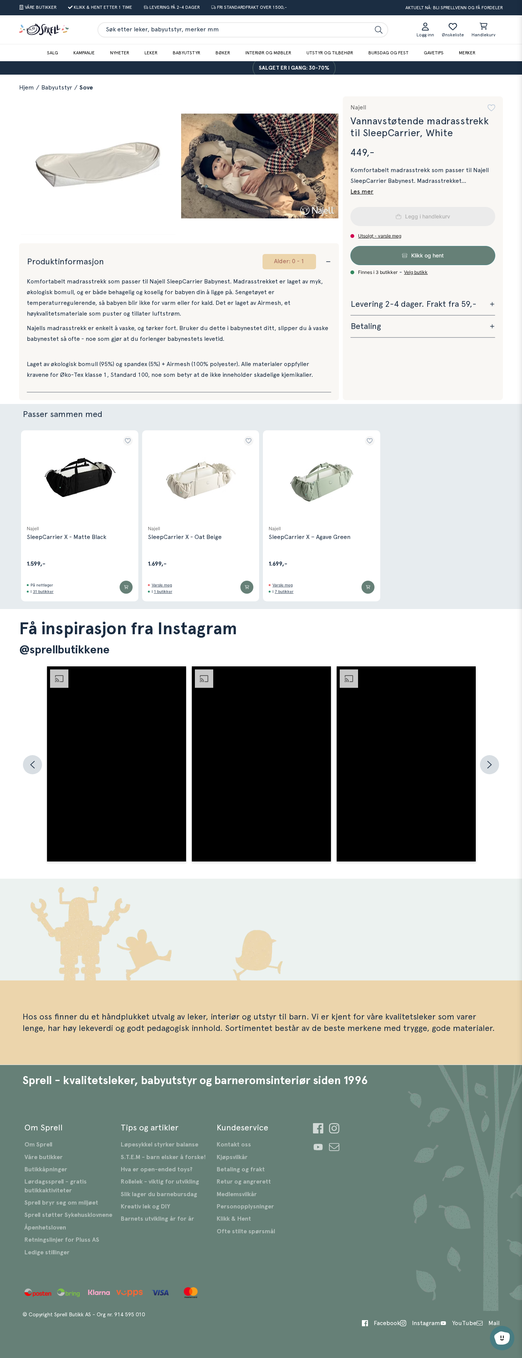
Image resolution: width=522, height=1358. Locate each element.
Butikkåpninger (45, 1169)
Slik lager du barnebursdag (159, 1194)
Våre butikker (43, 1157)
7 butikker (284, 591)
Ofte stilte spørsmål (246, 1231)
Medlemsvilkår (237, 1194)
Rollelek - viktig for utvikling (160, 1182)
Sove (86, 88)
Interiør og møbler (268, 52)
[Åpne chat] (502, 1338)
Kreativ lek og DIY (145, 1206)
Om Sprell (38, 1144)
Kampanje (84, 52)
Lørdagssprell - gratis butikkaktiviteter (55, 1186)
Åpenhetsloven (45, 1227)
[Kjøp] (126, 587)
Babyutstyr (186, 52)
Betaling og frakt (241, 1169)
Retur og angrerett (244, 1182)
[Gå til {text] (318, 1129)
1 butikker (163, 591)
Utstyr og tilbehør (329, 52)
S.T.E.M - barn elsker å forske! (163, 1157)
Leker (150, 52)
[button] (491, 108)
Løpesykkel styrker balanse (159, 1144)
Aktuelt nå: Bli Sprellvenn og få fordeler (454, 7)
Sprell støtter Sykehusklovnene (68, 1215)
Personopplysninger (245, 1206)
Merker (467, 52)
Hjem (26, 88)
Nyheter (119, 52)
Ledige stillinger (47, 1252)
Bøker (223, 52)
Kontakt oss (234, 1144)
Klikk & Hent (234, 1219)
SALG (52, 52)
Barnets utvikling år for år (157, 1219)
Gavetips (434, 52)
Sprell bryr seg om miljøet (61, 1203)
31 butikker (43, 591)
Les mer (361, 192)
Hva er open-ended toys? (157, 1169)
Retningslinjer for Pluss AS (61, 1240)
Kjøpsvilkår (232, 1157)
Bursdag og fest (388, 52)
